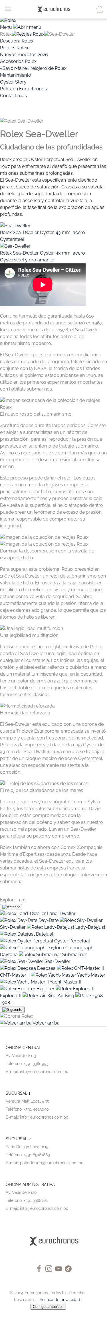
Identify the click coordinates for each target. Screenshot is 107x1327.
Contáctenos (13, 95)
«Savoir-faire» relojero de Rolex (33, 68)
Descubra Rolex (16, 41)
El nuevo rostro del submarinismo (36, 414)
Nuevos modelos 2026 (24, 54)
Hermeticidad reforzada (25, 713)
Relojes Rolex (30, 34)
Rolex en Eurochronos (23, 89)
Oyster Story (13, 82)
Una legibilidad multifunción (29, 635)
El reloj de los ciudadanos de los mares (41, 790)
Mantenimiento (15, 75)
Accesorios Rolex (18, 61)
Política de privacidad (60, 1299)
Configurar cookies (48, 1306)
